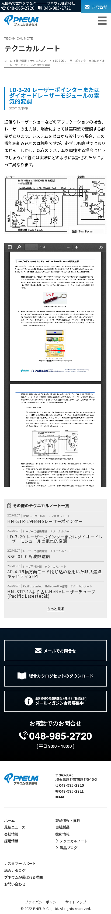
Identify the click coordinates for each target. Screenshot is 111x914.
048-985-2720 (20, 8)
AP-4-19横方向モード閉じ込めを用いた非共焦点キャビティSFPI (54, 573)
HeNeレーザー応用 (34, 516)
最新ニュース (14, 827)
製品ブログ (68, 847)
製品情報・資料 (68, 820)
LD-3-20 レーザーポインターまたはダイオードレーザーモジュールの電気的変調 (55, 539)
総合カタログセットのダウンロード (61, 676)
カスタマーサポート (20, 863)
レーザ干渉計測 (32, 566)
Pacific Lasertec (33, 586)
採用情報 (11, 840)
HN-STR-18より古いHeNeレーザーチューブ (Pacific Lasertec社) (51, 593)
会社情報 (11, 834)
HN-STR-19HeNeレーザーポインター (44, 521)
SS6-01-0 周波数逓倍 (28, 556)
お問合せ (99, 6)
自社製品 (63, 827)
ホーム (9, 820)
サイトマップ (75, 902)
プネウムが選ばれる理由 (23, 877)
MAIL (63, 796)
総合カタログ (14, 870)
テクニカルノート (59, 516)
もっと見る (55, 609)
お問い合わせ (14, 883)
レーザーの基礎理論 (35, 531)
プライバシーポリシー (42, 902)
